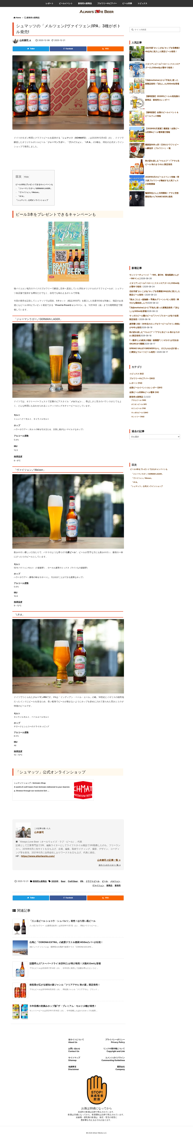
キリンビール (138, 408)
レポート (135, 383)
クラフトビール (93, 881)
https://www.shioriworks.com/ (38, 856)
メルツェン (115, 881)
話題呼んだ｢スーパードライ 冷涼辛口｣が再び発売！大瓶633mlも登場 (65, 963)
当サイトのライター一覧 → (110, 865)
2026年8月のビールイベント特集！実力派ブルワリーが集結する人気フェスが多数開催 (162, 180)
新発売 (118, 885)
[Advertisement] (154, 235)
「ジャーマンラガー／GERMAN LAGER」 (35, 188)
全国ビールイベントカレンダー (145, 387)
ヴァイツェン (98, 885)
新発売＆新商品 (33, 17)
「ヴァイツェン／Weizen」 (29, 192)
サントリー (137, 417)
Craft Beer (73, 881)
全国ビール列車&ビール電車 (144, 392)
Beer (63, 881)
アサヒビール (138, 400)
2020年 (55, 881)
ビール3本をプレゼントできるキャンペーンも (34, 184)
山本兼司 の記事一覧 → (109, 860)
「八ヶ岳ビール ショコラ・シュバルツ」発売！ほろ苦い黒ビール (63, 920)
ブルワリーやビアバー (142, 378)
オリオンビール (139, 404)
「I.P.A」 (21, 196)
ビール (105, 881)
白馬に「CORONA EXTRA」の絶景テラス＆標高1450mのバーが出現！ (66, 942)
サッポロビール (139, 413)
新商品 (109, 885)
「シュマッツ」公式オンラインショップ (32, 200)
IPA (81, 881)
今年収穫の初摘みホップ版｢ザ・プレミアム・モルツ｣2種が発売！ (63, 1005)
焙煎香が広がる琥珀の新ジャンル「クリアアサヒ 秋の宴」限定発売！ (65, 984)
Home (18, 17)
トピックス (136, 373)
